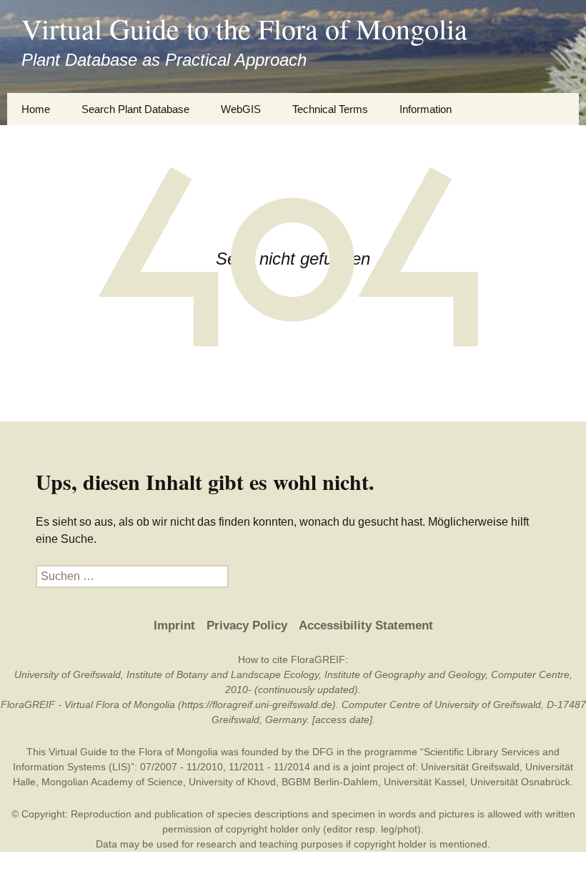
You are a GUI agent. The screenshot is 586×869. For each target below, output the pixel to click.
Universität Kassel (424, 781)
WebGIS (241, 109)
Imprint (174, 625)
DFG (323, 751)
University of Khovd (232, 781)
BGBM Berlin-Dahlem (330, 781)
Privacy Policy (247, 625)
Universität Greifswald (470, 766)
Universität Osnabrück (520, 781)
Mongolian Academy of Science (112, 781)
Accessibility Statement (366, 625)
